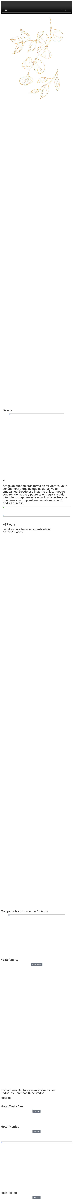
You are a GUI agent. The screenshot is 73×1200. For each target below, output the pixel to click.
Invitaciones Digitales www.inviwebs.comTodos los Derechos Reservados (28, 1091)
